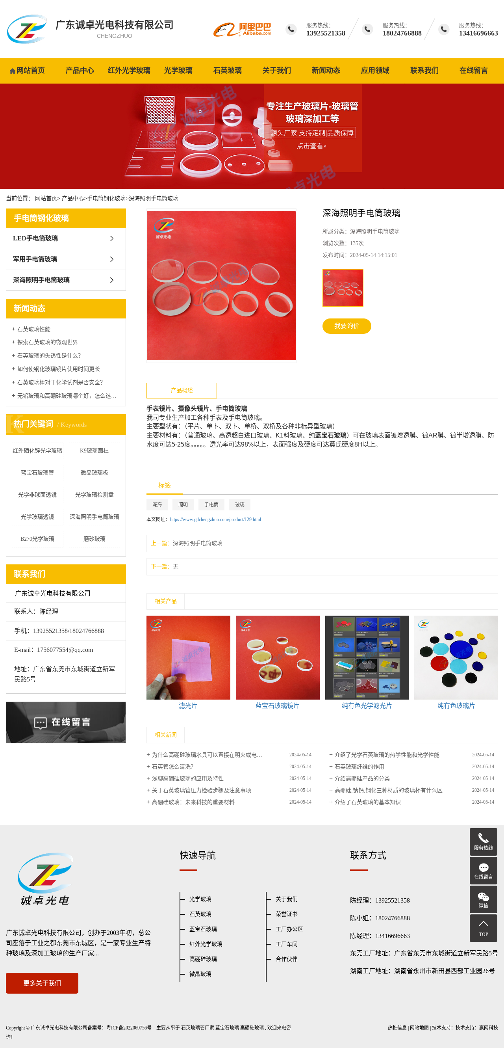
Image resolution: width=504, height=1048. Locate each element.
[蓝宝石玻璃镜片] (278, 658)
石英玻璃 (227, 70)
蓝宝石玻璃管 (37, 473)
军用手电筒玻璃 (35, 259)
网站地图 (419, 1028)
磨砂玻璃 (94, 539)
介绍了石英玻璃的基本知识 (368, 802)
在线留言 (474, 70)
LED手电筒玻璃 (35, 238)
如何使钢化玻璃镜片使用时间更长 (58, 369)
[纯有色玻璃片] (456, 658)
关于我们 (277, 70)
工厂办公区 (289, 929)
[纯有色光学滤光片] (367, 658)
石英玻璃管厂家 (197, 1028)
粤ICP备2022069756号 (129, 1028)
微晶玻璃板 (94, 473)
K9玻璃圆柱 (94, 451)
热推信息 (397, 1028)
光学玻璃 (178, 70)
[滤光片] (188, 658)
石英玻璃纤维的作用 (359, 767)
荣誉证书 (287, 914)
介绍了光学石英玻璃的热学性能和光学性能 (387, 755)
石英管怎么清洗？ (174, 767)
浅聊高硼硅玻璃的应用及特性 (188, 779)
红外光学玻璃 (129, 70)
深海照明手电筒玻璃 (153, 198)
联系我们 (424, 70)
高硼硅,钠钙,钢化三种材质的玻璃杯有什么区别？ (394, 790)
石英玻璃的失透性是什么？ (50, 356)
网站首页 (31, 70)
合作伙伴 (287, 959)
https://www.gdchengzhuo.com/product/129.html (215, 519)
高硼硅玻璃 (203, 959)
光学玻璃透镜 (37, 517)
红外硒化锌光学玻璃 (37, 451)
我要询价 (346, 325)
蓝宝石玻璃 (203, 929)
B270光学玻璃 (37, 539)
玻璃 (240, 505)
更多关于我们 (42, 983)
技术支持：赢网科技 (477, 1028)
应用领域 (375, 70)
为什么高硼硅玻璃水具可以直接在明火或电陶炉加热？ (218, 755)
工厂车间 (287, 944)
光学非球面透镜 (37, 495)
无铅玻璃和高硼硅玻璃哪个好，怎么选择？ (68, 396)
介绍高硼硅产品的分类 (362, 779)
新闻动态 (326, 70)
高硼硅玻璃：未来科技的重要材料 (193, 802)
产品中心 (80, 70)
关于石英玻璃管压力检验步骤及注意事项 (201, 790)
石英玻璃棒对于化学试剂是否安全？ (61, 382)
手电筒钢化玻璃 (106, 198)
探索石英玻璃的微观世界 (47, 342)
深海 (157, 505)
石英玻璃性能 (33, 329)
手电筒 (211, 505)
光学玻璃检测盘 (94, 495)
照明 (183, 505)
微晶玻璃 (200, 974)
